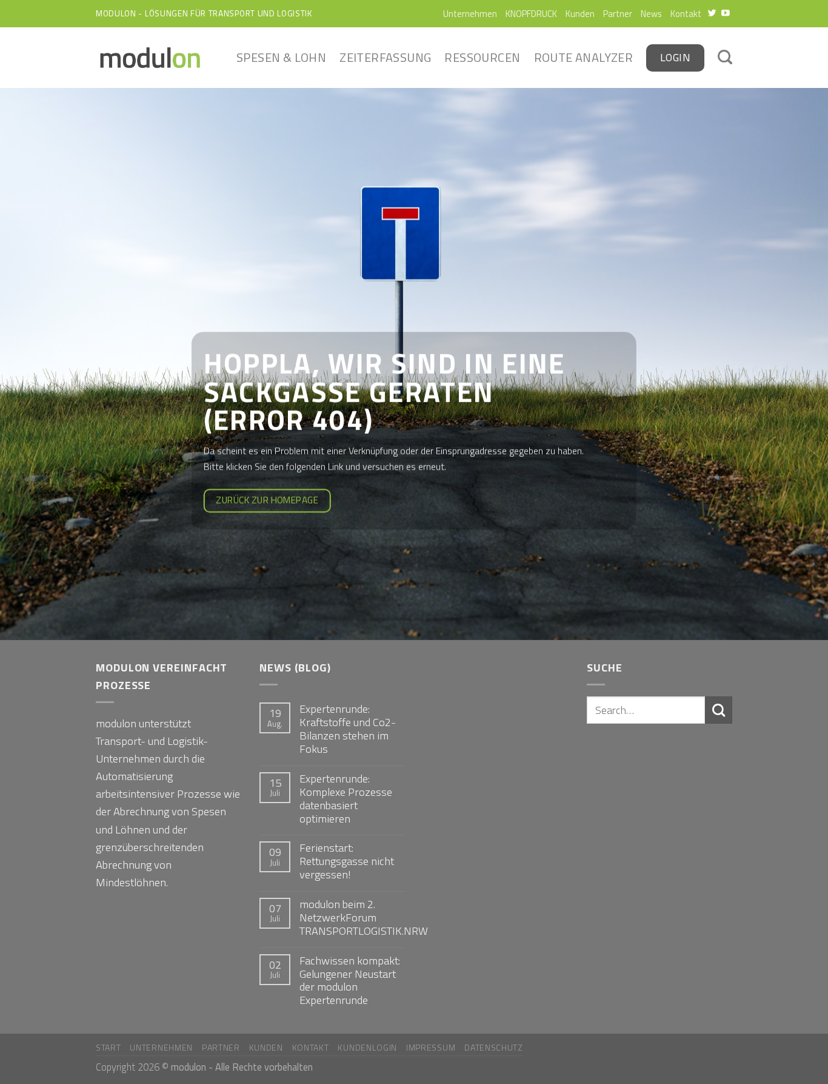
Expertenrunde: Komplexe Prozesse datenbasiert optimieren (345, 799)
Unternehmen (470, 14)
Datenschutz (493, 1047)
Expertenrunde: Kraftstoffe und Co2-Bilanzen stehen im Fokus (347, 729)
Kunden (580, 14)
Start (108, 1047)
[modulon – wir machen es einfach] (150, 57)
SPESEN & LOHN (281, 57)
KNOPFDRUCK (531, 14)
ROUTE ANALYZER (583, 57)
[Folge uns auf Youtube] (725, 13)
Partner (617, 14)
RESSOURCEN (482, 57)
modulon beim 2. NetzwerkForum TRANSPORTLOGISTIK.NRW (363, 918)
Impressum (430, 1047)
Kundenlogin (367, 1047)
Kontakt (685, 14)
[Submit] (718, 709)
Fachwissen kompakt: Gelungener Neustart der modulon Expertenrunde (349, 981)
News (651, 14)
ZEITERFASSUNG (385, 57)
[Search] (725, 58)
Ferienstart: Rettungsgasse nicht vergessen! (346, 861)
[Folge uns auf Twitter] (712, 13)
